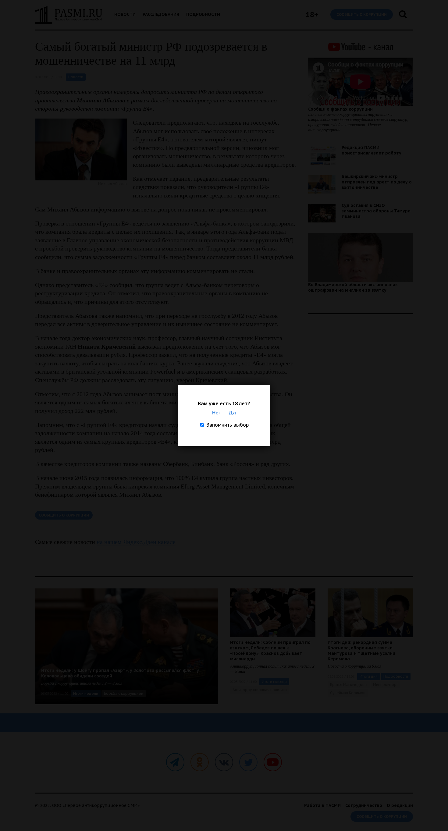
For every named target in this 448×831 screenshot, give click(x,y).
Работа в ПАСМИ (322, 805)
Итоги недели (85, 693)
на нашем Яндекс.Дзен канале (136, 541)
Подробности (203, 14)
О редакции (400, 805)
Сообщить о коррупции (361, 14)
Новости (125, 14)
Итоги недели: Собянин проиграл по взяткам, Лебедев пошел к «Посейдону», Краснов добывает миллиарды (270, 651)
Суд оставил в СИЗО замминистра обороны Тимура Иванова (376, 211)
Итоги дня (369, 676)
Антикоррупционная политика (260, 689)
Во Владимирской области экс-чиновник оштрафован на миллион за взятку (353, 287)
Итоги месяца (274, 681)
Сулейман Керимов (347, 693)
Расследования (161, 14)
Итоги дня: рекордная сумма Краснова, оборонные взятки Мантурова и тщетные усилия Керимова (361, 651)
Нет (217, 413)
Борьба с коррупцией (123, 693)
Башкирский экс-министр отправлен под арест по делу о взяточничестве (377, 182)
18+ (312, 14)
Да (232, 413)
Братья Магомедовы (348, 684)
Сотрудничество (363, 805)
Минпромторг (385, 684)
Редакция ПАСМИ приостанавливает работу (371, 150)
